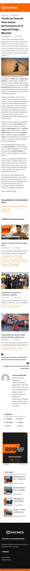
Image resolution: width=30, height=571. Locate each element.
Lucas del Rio (16, 306)
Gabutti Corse (16, 260)
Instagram (9, 422)
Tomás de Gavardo (6, 210)
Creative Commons (25, 570)
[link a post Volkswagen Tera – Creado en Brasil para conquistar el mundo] (8, 505)
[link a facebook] (19, 1)
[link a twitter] (21, 1)
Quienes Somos (5, 557)
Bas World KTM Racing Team (8, 206)
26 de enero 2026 (16, 248)
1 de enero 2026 (18, 505)
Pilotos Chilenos (14, 15)
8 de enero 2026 (18, 494)
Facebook (9, 419)
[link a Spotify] (26, 1)
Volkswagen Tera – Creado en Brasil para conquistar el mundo (19, 500)
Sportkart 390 (5, 264)
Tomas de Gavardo (18, 348)
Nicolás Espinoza (5, 248)
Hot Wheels (24, 260)
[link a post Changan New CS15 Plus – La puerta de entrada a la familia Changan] (8, 483)
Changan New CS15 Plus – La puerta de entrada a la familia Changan (19, 478)
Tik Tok (20, 426)
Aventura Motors (6, 256)
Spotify (8, 426)
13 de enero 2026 (18, 36)
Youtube (20, 422)
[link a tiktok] (28, 1)
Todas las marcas (6, 560)
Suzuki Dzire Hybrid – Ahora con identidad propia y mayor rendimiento (19, 489)
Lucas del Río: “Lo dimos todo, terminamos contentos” (11, 293)
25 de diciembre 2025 (19, 516)
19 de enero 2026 (16, 297)
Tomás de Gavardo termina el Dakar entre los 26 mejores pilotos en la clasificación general (13, 337)
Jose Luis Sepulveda (5, 36)
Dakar (17, 206)
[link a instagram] (23, 1)
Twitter (20, 419)
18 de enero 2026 (18, 483)
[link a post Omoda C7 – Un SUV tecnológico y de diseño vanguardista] (8, 516)
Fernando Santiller (6, 260)
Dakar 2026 (23, 206)
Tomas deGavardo (14, 264)
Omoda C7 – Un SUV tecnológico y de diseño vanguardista (19, 511)
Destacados (4, 15)
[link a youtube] (24, 1)
